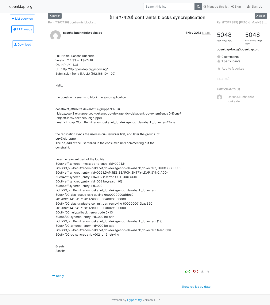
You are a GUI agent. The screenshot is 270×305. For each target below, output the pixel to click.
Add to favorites (233, 68)
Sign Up (256, 6)
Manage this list (217, 6)
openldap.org (20, 6)
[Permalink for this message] (208, 271)
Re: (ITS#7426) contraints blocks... (72, 22)
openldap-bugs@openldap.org (238, 49)
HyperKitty (134, 300)
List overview (23, 18)
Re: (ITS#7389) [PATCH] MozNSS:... (242, 22)
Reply (59, 276)
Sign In (239, 6)
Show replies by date (196, 286)
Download (24, 44)
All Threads (24, 29)
